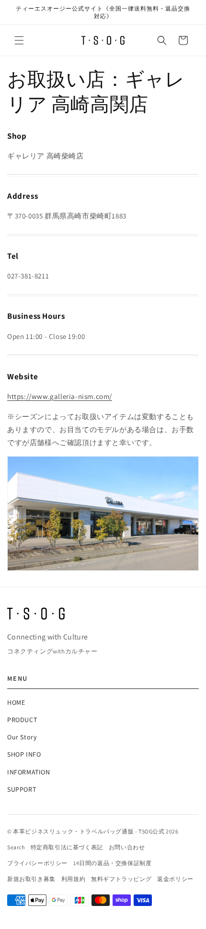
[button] (19, 40)
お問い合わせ (127, 847)
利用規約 (73, 878)
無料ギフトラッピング (121, 878)
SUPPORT (21, 789)
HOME (16, 702)
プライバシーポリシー (37, 863)
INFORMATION (28, 772)
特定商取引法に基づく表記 (67, 847)
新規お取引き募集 (31, 878)
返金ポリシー (175, 878)
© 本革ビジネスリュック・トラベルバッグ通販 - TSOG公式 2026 (93, 831)
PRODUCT (22, 719)
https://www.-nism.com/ (59, 396)
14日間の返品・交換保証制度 (112, 863)
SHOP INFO (24, 754)
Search (16, 847)
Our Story (21, 737)
